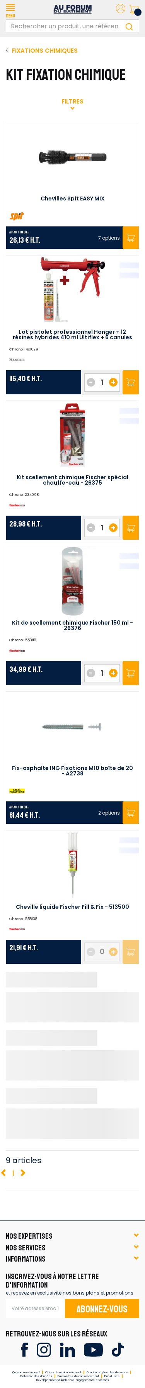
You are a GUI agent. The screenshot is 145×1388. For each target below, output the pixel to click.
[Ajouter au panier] (131, 382)
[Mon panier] (134, 10)
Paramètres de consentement (78, 1376)
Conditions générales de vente (107, 1372)
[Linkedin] (67, 1349)
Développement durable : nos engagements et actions (72, 1380)
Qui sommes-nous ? (26, 1372)
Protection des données (36, 1376)
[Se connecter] (120, 10)
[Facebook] (24, 1349)
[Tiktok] (118, 1349)
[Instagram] (44, 1349)
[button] (10, 9)
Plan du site (111, 1376)
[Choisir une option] (131, 237)
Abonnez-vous (102, 1309)
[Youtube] (93, 1349)
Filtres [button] (72, 101)
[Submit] (129, 26)
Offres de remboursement (63, 1372)
